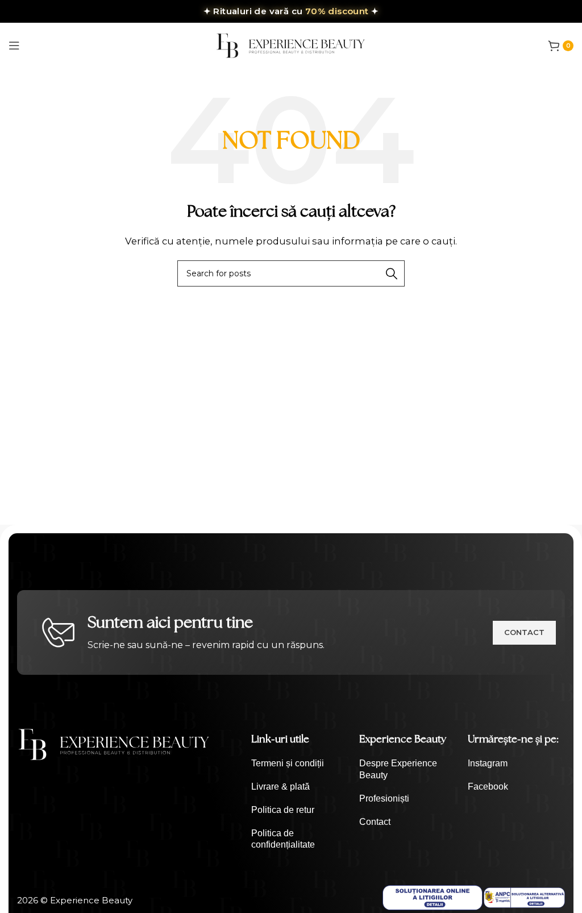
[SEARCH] (392, 273)
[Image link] (114, 743)
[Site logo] (291, 44)
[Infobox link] (299, 764)
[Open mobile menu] (14, 45)
